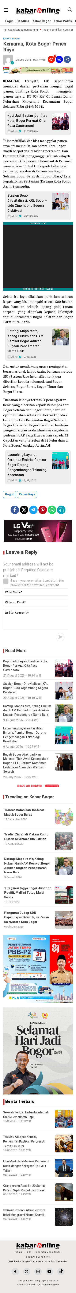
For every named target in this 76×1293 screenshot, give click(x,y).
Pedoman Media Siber (47, 1252)
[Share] (67, 59)
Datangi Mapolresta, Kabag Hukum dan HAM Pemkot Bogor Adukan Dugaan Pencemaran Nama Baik (25, 341)
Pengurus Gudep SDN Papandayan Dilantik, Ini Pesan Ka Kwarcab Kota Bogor (26, 917)
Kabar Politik (63, 21)
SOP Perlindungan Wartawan (25, 1261)
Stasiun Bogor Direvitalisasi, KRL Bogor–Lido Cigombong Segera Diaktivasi (27, 203)
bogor (9, 494)
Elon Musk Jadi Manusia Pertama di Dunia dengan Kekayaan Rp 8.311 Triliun (26, 1166)
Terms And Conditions (37, 1256)
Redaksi (18, 1252)
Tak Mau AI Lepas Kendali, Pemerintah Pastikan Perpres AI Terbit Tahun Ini (24, 1142)
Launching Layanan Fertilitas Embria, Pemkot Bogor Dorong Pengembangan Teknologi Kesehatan (27, 465)
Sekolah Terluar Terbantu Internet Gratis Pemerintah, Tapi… (25, 1114)
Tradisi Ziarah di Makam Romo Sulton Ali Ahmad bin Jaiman (26, 836)
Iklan (28, 1252)
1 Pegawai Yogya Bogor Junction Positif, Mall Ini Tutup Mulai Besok (27, 893)
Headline (23, 21)
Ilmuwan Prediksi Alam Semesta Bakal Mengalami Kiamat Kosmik (24, 1212)
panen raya (27, 494)
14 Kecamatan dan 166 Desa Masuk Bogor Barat (24, 812)
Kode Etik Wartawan (56, 1261)
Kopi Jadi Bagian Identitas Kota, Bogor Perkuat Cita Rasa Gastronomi (27, 120)
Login (9, 21)
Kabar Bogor (42, 21)
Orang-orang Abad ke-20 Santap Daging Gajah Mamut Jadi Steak (24, 1188)
